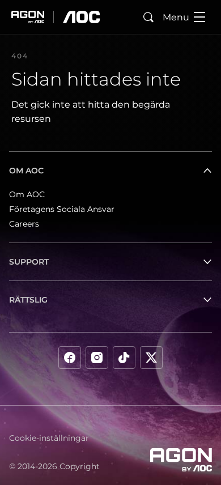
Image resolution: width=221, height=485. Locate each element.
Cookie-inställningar (49, 438)
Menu (176, 17)
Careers (24, 224)
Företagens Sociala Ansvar (61, 209)
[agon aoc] (55, 17)
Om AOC (27, 194)
